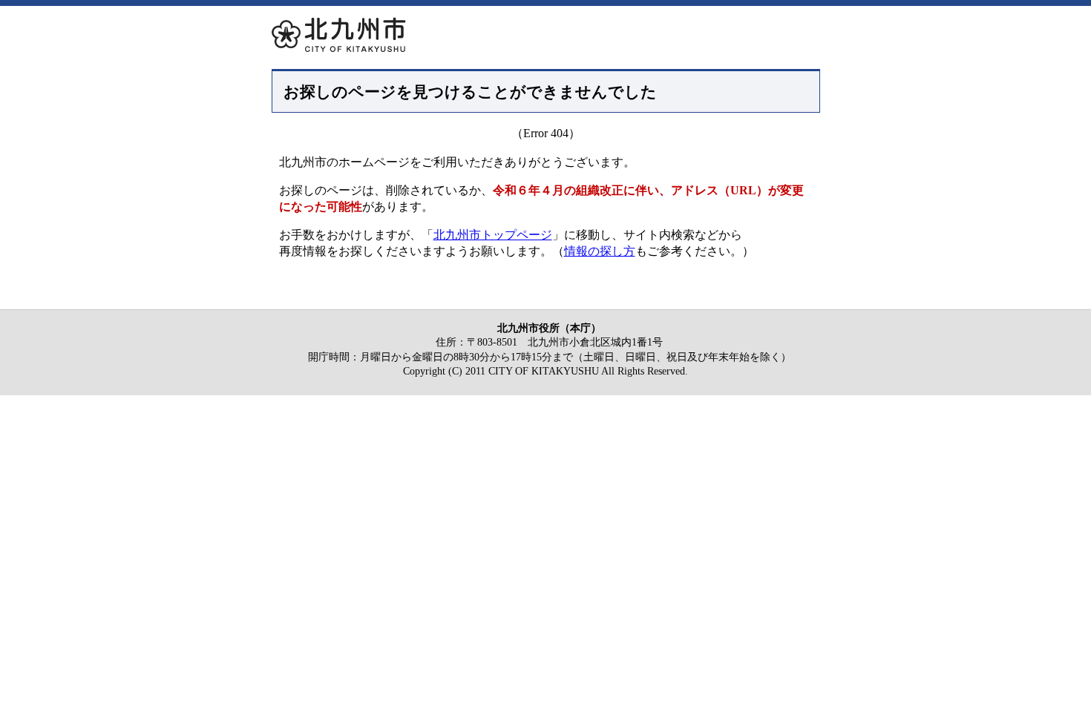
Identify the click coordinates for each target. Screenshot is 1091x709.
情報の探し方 (599, 251)
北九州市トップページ (492, 234)
